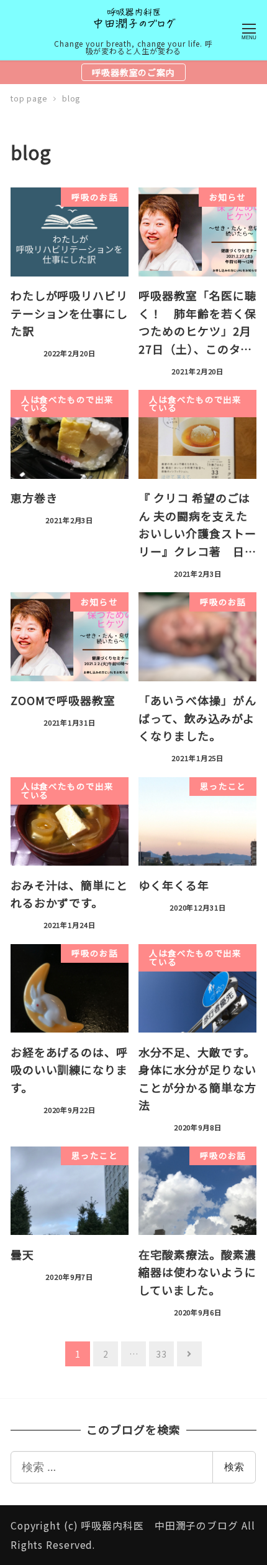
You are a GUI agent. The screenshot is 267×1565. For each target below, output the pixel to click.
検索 (234, 1466)
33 (161, 1354)
